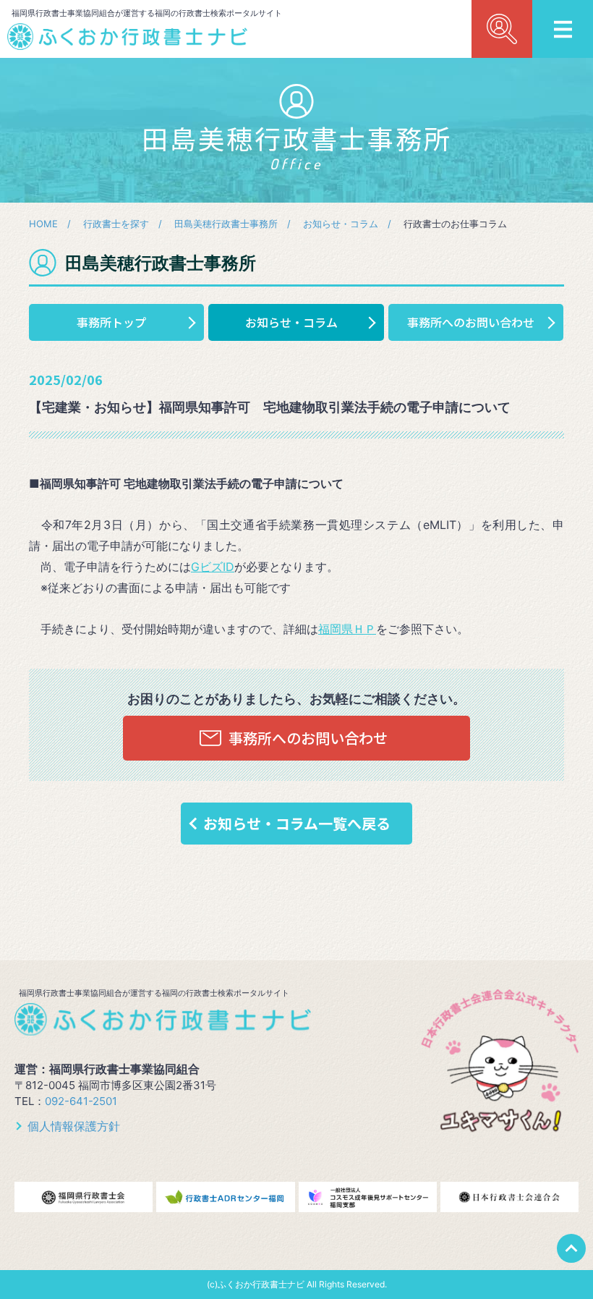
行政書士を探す (116, 223)
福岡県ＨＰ (347, 629)
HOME (43, 223)
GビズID (212, 566)
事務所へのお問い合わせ (470, 322)
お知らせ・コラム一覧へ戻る (297, 823)
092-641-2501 (81, 1101)
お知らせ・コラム (340, 223)
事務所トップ (111, 322)
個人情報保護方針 (73, 1126)
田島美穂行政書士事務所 (226, 223)
